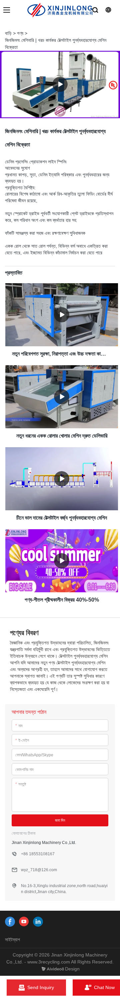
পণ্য (20, 33)
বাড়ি (8, 33)
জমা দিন (60, 820)
